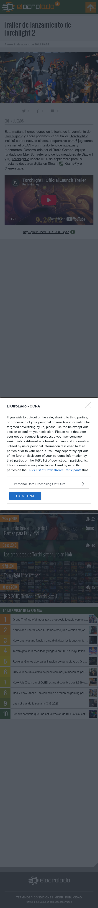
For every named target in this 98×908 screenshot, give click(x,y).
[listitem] (49, 483)
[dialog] (49, 454)
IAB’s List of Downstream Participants (54, 470)
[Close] (89, 406)
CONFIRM (25, 496)
